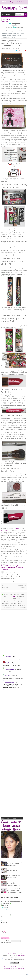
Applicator (8, 572)
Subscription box (5, 578)
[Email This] (22, 50)
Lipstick (24, 575)
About (2, 818)
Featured (14, 818)
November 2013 (18, 528)
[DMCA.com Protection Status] (14, 963)
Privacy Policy (14, 957)
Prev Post (5, 587)
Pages (4, 2)
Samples (18, 576)
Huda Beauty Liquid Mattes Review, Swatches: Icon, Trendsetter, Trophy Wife (14, 883)
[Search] (25, 14)
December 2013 (5, 530)
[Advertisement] (14, 755)
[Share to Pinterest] (25, 50)
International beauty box (7, 575)
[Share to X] (16, 50)
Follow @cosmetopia (6, 942)
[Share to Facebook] (13, 50)
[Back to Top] (27, 974)
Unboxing (13, 578)
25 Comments (4, 569)
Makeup (3, 576)
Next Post (22, 587)
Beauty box (19, 572)
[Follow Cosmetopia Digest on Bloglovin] (5, 939)
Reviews (13, 576)
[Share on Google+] (19, 50)
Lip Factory (18, 575)
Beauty (13, 572)
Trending (8, 818)
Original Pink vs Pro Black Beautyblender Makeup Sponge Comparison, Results (14, 890)
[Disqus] (14, 633)
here (20, 90)
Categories (6, 14)
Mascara (8, 576)
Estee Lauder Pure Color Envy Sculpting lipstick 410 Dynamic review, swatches (15, 863)
